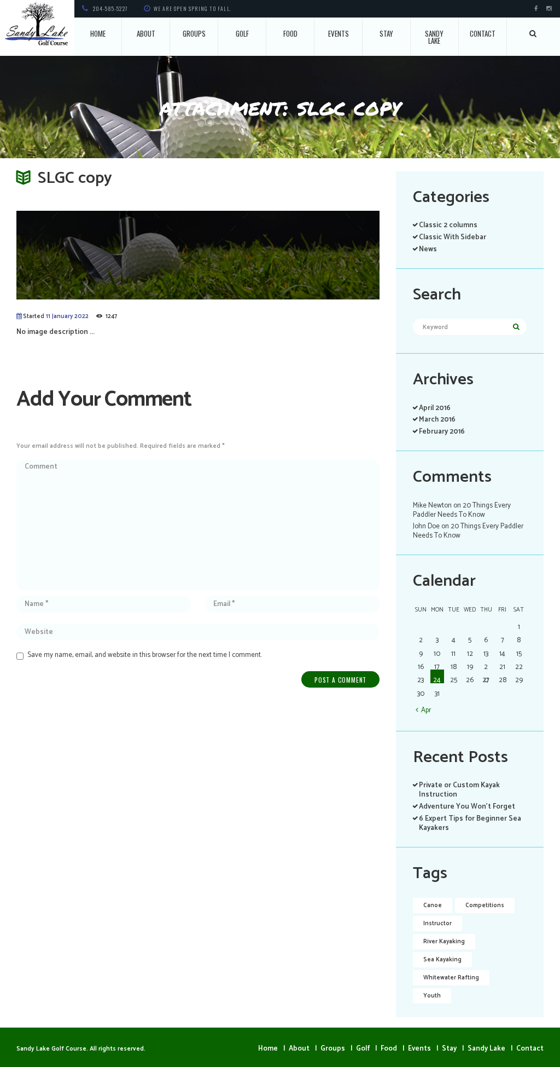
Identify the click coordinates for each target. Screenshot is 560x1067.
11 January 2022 (67, 316)
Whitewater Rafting (451, 978)
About (146, 33)
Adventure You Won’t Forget (467, 806)
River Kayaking (444, 942)
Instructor (437, 923)
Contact (482, 33)
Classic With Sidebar (452, 237)
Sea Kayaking (442, 960)
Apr (426, 710)
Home (98, 33)
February (442, 431)
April (435, 408)
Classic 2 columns (448, 225)
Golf (242, 33)
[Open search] (533, 33)
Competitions (484, 905)
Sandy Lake (434, 37)
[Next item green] (289, 255)
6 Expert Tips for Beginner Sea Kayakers (470, 823)
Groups (194, 33)
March (437, 419)
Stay (386, 33)
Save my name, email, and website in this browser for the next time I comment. (144, 655)
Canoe (432, 905)
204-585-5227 (110, 8)
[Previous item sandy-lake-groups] (107, 255)
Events (338, 33)
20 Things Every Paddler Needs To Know (462, 510)
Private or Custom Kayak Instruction (459, 790)
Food (290, 33)
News (428, 249)
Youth (432, 996)
